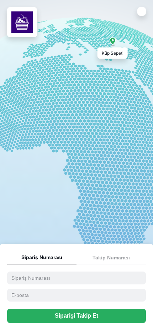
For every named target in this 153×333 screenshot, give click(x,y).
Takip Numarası (111, 257)
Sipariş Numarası (41, 257)
